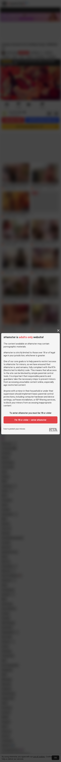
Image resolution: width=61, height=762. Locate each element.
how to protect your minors (14, 429)
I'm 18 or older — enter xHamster (30, 420)
